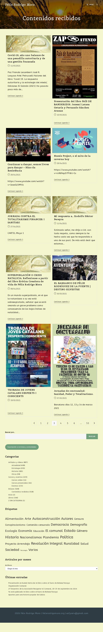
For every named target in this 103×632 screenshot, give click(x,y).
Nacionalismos (31, 537)
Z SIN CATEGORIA (15, 500)
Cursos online (17, 480)
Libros (10, 498)
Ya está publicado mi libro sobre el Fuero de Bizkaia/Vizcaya (33, 592)
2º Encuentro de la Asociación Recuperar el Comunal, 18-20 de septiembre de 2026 (42, 589)
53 (87, 423)
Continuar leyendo (15, 96)
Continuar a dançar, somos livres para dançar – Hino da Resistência (28, 167)
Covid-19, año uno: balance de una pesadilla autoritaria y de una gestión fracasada (26, 58)
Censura (79, 518)
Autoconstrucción (46, 519)
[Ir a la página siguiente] (94, 423)
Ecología (11, 531)
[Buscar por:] (96, 5)
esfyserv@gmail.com (77, 613)
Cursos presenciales (20, 483)
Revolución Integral (47, 544)
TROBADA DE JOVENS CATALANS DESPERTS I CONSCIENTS (22, 393)
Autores (67, 519)
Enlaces (11, 489)
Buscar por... (10, 432)
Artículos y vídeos (15, 462)
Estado (70, 531)
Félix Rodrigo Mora (20, 5)
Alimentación (14, 519)
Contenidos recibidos (20, 492)
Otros (14, 474)
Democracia (60, 525)
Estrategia (16, 468)
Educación (38, 531)
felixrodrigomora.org (53, 613)
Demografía (78, 524)
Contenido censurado (38, 525)
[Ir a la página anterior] (34, 423)
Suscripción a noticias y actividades (22, 447)
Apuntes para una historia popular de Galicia (26, 595)
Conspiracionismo (15, 524)
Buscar (92, 436)
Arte (28, 519)
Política (66, 537)
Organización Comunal (17, 586)
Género (82, 531)
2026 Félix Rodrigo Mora (28, 613)
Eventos (15, 486)
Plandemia (51, 537)
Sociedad (12, 550)
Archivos (8, 565)
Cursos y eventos (15, 477)
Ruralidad (71, 544)
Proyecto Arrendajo (17, 543)
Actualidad (16, 465)
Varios (33, 550)
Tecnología (23, 550)
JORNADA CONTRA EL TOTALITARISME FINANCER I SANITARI (26, 219)
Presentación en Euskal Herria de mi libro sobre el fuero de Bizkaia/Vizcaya (39, 583)
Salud (84, 543)
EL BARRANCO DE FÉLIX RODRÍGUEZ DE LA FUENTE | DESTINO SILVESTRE (72, 286)
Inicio (10, 495)
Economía (25, 531)
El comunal (54, 531)
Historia (15, 471)
